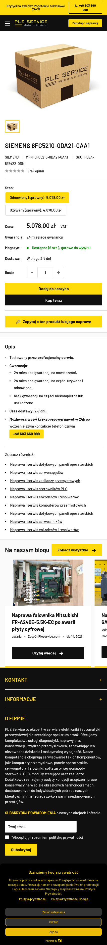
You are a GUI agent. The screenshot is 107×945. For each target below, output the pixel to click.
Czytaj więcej (44, 652)
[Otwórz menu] (7, 24)
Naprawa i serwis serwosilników (36, 521)
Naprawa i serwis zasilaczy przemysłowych (45, 480)
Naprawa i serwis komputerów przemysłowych (48, 505)
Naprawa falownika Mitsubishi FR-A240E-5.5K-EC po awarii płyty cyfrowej (45, 622)
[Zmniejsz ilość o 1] (32, 272)
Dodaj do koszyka (54, 288)
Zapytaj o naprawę (85, 23)
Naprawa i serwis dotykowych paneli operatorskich (51, 464)
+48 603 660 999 (26, 434)
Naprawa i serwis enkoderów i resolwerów (44, 497)
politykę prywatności (66, 837)
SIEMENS (12, 157)
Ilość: (9, 272)
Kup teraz (53, 300)
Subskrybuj (21, 849)
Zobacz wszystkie (73, 549)
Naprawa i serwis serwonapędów (36, 472)
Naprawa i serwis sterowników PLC (38, 488)
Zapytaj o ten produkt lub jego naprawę (56, 321)
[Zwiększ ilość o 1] (58, 272)
